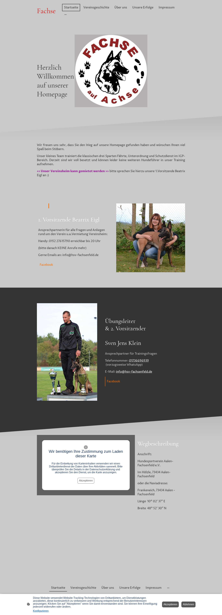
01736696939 (139, 361)
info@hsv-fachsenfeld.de (134, 372)
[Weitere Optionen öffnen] (65, 14)
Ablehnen (188, 604)
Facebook (46, 265)
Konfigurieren (41, 610)
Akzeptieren (86, 480)
